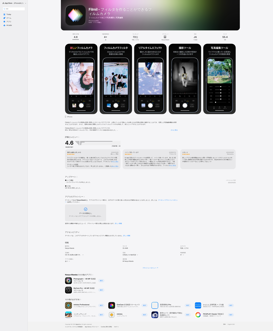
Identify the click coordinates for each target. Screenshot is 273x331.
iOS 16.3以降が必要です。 (73, 255)
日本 (224, 324)
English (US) (231, 324)
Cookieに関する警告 (106, 326)
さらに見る (174, 130)
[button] (14, 14)
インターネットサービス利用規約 (74, 326)
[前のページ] (62, 78)
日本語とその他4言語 (129, 255)
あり (66, 261)
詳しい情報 (118, 223)
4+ (181, 255)
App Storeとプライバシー (92, 326)
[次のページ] (237, 78)
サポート (116, 326)
